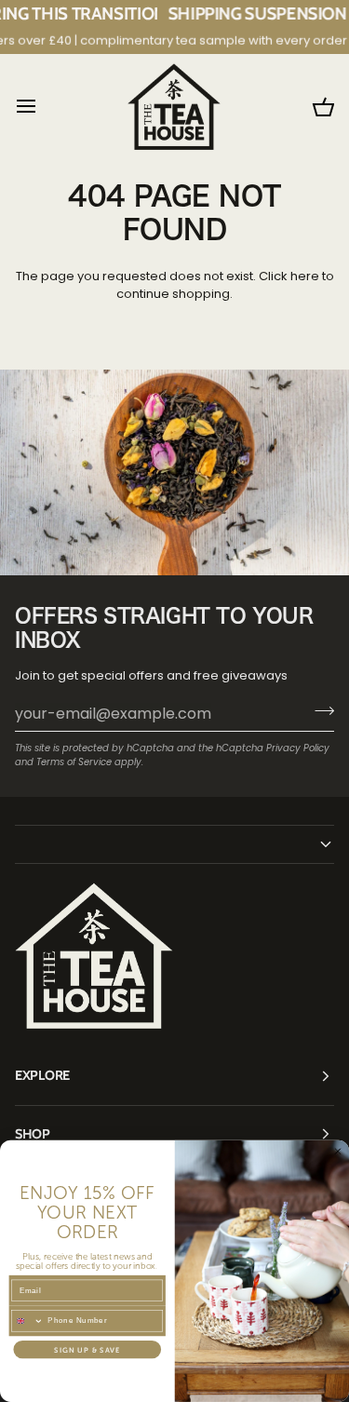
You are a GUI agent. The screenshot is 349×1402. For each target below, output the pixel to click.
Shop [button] (32, 1134)
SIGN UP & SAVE (87, 1350)
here (304, 276)
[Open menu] (43, 106)
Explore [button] (42, 1075)
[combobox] (28, 1321)
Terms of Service (74, 762)
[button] (174, 844)
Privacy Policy (297, 748)
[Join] (318, 711)
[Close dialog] (337, 1151)
